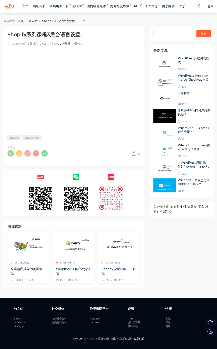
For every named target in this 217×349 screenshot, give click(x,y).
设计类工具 (134, 322)
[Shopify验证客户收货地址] (73, 244)
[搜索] (200, 6)
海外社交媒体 (119, 6)
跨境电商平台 (59, 6)
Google (19, 326)
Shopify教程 (32, 137)
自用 (168, 326)
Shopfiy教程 (62, 43)
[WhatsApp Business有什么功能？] (164, 133)
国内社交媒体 (96, 6)
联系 (182, 6)
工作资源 (151, 6)
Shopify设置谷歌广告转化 (119, 271)
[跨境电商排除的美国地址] (28, 244)
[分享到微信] (10, 153)
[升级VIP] (210, 322)
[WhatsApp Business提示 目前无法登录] (164, 151)
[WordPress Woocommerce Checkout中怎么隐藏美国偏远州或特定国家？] (164, 81)
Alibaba (95, 322)
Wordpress (21, 322)
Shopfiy (19, 318)
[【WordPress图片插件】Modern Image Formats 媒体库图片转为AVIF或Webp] (164, 168)
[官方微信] (210, 331)
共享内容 (168, 6)
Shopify (14, 137)
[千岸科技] (164, 98)
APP (137, 6)
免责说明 (139, 338)
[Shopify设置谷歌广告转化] (119, 244)
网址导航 (39, 6)
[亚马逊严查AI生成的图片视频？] (164, 116)
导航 (168, 318)
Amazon (95, 318)
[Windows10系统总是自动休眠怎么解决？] (164, 185)
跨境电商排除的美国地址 (26, 271)
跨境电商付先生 (9, 6)
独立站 (78, 6)
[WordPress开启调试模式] (164, 64)
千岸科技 (184, 93)
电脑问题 (133, 326)
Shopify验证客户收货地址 (73, 271)
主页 (25, 6)
